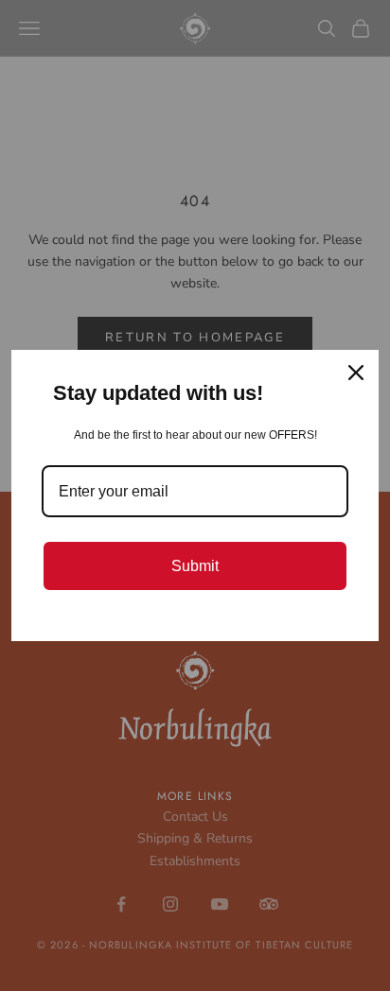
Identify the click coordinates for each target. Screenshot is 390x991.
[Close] (356, 372)
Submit (195, 566)
